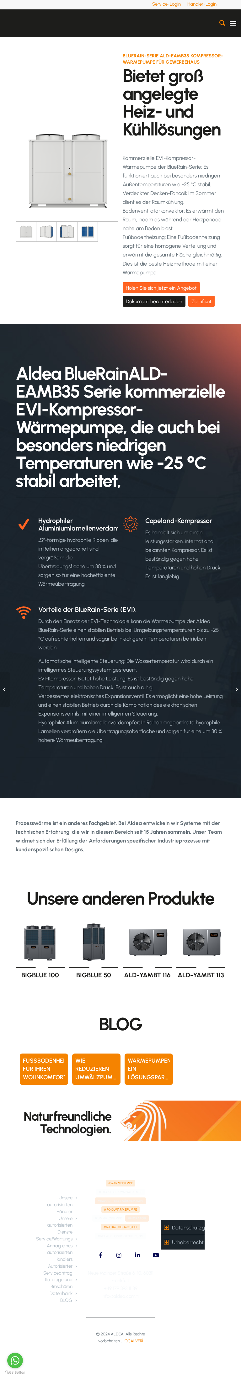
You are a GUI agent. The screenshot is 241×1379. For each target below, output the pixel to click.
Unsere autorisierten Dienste (59, 1225)
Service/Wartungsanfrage (62, 1239)
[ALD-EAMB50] (236, 689)
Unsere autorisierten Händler (59, 1204)
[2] (46, 231)
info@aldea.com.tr (120, 1296)
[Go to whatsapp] (15, 1360)
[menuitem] (166, 4)
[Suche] (219, 23)
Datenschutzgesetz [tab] (188, 1227)
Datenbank (61, 1293)
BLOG (66, 1300)
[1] (67, 170)
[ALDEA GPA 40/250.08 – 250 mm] (5, 689)
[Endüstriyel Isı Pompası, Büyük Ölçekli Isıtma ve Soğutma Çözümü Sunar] (67, 231)
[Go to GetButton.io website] (15, 1373)
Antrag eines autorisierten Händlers (59, 1252)
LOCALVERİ (133, 1341)
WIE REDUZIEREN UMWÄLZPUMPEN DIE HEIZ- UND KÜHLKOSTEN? (99, 1077)
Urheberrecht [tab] (188, 1242)
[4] (87, 231)
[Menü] (233, 23)
